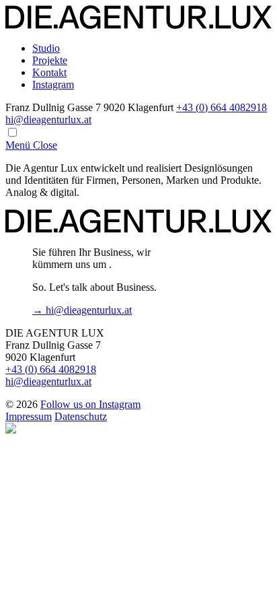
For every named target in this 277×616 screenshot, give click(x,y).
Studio (46, 48)
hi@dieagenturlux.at (48, 119)
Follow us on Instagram (90, 404)
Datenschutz (80, 416)
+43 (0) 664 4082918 (221, 107)
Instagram (53, 84)
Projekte (49, 60)
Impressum (28, 416)
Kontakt (49, 72)
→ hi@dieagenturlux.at (82, 310)
